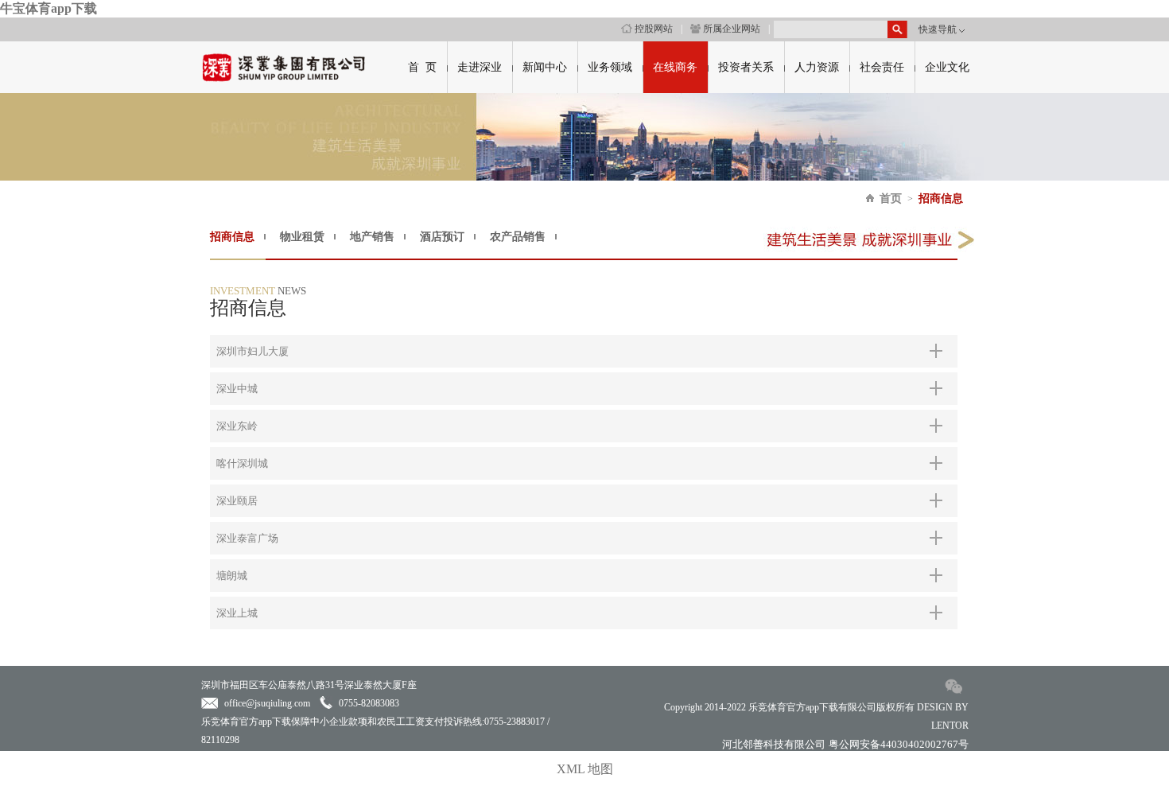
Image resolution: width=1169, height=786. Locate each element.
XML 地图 (585, 769)
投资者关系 (746, 67)
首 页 (422, 67)
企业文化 (947, 67)
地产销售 (372, 237)
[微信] (954, 694)
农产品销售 (518, 237)
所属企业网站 (731, 28)
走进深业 (479, 67)
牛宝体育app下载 (48, 8)
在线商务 (675, 67)
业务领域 (610, 67)
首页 (891, 198)
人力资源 (816, 67)
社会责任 (882, 67)
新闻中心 (544, 67)
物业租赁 (302, 237)
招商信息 (940, 198)
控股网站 (654, 28)
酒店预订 (442, 237)
